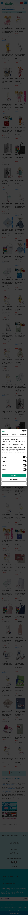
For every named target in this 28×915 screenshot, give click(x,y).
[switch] (25, 461)
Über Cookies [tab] (23, 434)
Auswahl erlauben (14, 479)
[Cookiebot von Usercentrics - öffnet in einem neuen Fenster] (21, 431)
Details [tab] (14, 434)
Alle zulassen (14, 475)
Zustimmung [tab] (5, 434)
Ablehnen (14, 483)
